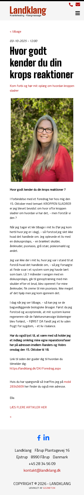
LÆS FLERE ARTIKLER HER (28, 407)
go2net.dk (49, 488)
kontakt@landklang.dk (42, 470)
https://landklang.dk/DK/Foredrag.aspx (35, 368)
